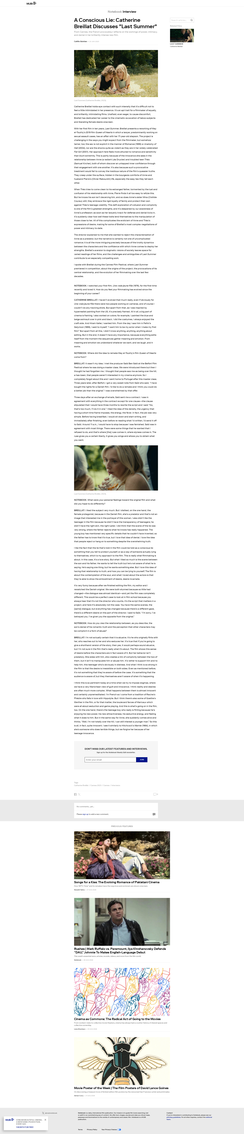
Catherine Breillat (81, 785)
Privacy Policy (92, 1129)
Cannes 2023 (95, 785)
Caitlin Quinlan (80, 41)
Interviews (116, 785)
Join (142, 759)
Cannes (106, 785)
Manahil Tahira (79, 890)
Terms (80, 1129)
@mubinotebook (51, 1113)
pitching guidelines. (174, 1117)
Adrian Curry (78, 1096)
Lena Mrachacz (79, 1029)
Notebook (77, 960)
